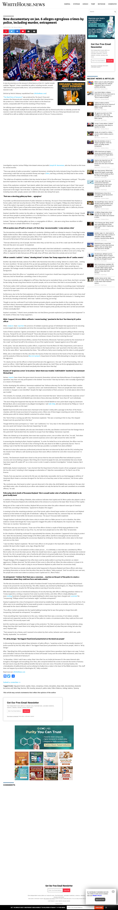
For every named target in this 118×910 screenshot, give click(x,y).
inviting (9, 596)
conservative (112, 4)
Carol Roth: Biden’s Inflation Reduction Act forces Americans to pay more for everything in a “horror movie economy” (104, 95)
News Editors (18, 27)
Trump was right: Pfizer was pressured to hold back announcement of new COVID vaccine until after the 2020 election (103, 184)
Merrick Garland (34, 356)
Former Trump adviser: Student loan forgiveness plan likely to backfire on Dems (103, 125)
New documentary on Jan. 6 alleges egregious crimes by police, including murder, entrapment (102, 143)
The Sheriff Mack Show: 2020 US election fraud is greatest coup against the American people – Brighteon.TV (103, 204)
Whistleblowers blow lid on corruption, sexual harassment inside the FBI (103, 194)
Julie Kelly (52, 404)
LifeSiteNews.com (40, 93)
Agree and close (100, 899)
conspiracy (39, 686)
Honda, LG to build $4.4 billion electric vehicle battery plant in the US (103, 134)
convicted (74, 596)
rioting (64, 688)
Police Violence (57, 688)
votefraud (76, 4)
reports (11, 377)
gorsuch (85, 4)
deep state (60, 686)
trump (93, 4)
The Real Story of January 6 (13, 97)
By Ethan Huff (104, 156)
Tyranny (76, 688)
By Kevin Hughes (105, 198)
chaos (33, 686)
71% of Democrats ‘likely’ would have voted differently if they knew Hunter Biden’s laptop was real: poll (104, 225)
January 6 (39, 688)
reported (21, 326)
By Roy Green (104, 89)
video (47, 173)
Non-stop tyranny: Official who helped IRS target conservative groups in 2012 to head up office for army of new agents (104, 173)
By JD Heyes (104, 109)
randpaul (67, 4)
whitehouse (101, 4)
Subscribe (99, 907)
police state (47, 688)
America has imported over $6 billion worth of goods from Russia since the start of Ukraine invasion (104, 162)
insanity (32, 688)
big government (19, 686)
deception (52, 686)
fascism (23, 688)
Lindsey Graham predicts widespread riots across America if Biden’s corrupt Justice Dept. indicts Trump (104, 105)
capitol (28, 686)
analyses (11, 326)
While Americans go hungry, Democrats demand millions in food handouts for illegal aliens (103, 153)
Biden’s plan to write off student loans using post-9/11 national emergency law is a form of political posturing (104, 84)
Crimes (46, 686)
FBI (28, 688)
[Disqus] (44, 811)
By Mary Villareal (105, 99)
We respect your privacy (49, 898)
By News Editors (105, 148)
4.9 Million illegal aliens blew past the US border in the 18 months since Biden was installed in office (104, 215)
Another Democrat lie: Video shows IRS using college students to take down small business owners (104, 280)
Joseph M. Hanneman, (57, 165)
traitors (70, 688)
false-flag (17, 688)
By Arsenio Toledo (105, 167)
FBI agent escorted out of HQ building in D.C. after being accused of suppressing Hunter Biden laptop (103, 115)
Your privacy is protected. (12, 716)
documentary (69, 686)
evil (12, 688)
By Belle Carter (104, 137)
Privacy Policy (59, 903)
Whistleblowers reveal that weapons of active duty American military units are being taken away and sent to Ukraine (104, 246)
